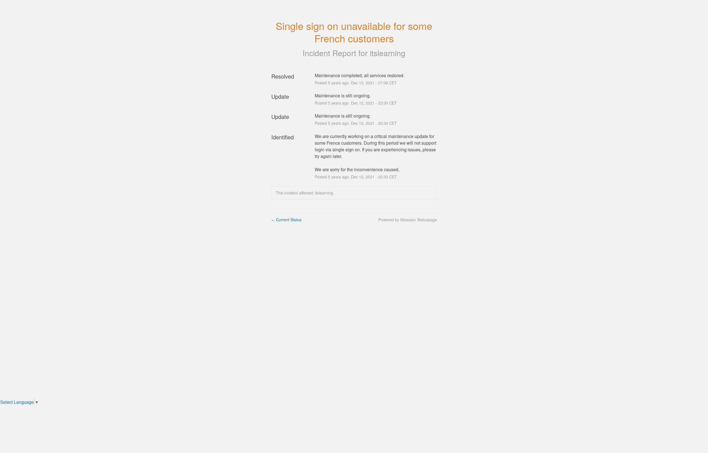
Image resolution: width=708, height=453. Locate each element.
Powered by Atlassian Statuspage (407, 219)
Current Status (286, 219)
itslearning (387, 52)
